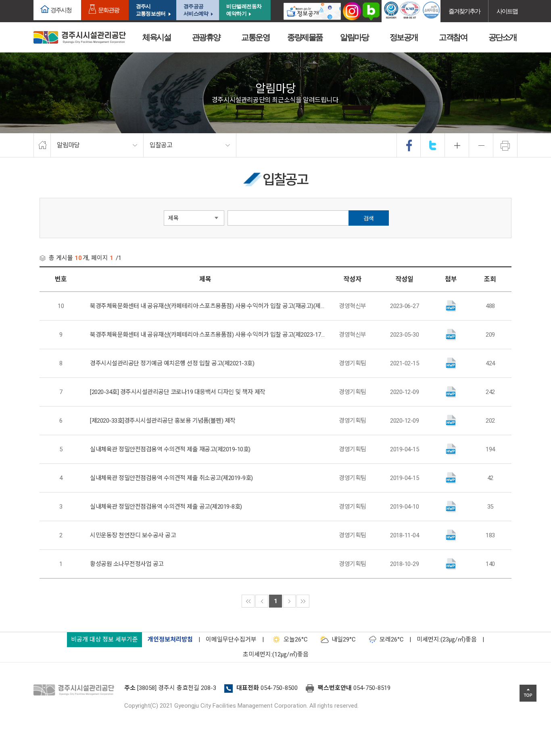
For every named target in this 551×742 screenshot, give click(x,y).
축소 (481, 145)
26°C (296, 639)
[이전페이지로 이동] (261, 601)
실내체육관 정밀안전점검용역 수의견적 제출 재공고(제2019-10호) (170, 449)
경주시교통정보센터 (150, 10)
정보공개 (404, 37)
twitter (433, 145)
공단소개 (502, 37)
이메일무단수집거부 (231, 639)
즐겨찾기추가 (464, 11)
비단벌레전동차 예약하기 (244, 10)
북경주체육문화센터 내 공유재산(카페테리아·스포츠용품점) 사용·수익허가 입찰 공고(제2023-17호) (207, 334)
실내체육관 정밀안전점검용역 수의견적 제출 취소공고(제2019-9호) (171, 478)
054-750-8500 (279, 688)
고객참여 (453, 37)
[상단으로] (528, 693)
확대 (457, 145)
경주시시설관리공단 (79, 37)
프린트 (505, 145)
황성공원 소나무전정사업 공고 (127, 564)
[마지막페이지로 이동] (302, 601)
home (42, 145)
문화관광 (108, 9)
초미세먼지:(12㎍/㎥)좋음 (276, 654)
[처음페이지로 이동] (248, 601)
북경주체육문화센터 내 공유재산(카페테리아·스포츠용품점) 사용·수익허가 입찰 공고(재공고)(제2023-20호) (207, 306)
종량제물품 (305, 37)
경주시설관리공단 (75, 690)
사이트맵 (507, 11)
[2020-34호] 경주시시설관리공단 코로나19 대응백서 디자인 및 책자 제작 (177, 392)
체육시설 (156, 37)
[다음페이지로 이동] (289, 601)
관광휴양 (206, 37)
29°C (344, 639)
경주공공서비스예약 (196, 10)
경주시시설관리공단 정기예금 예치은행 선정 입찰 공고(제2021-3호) (172, 363)
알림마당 (354, 37)
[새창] (312, 11)
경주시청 (60, 9)
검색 (368, 218)
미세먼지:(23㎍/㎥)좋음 (447, 639)
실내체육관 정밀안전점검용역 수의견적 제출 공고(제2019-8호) (166, 506)
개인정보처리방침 (170, 639)
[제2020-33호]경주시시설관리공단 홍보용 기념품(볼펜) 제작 (163, 420)
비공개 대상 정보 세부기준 (104, 639)
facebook (409, 145)
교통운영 (255, 37)
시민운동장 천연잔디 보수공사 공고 (133, 535)
